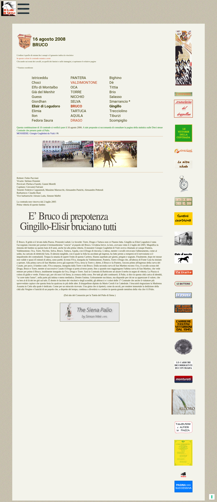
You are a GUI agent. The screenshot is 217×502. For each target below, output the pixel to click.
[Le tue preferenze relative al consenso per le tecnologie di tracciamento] (212, 497)
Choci (36, 82)
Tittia (113, 87)
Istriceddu (40, 78)
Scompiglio (118, 120)
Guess (37, 97)
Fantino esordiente (25, 68)
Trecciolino (118, 111)
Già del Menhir (43, 92)
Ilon (34, 116)
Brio (112, 92)
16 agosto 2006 (74, 127)
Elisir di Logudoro (46, 106)
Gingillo (115, 106)
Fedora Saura (42, 120)
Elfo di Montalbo (45, 87)
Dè (111, 82)
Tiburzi (115, 116)
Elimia (36, 111)
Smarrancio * (119, 101)
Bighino (115, 78)
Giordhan (39, 101)
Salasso (115, 97)
